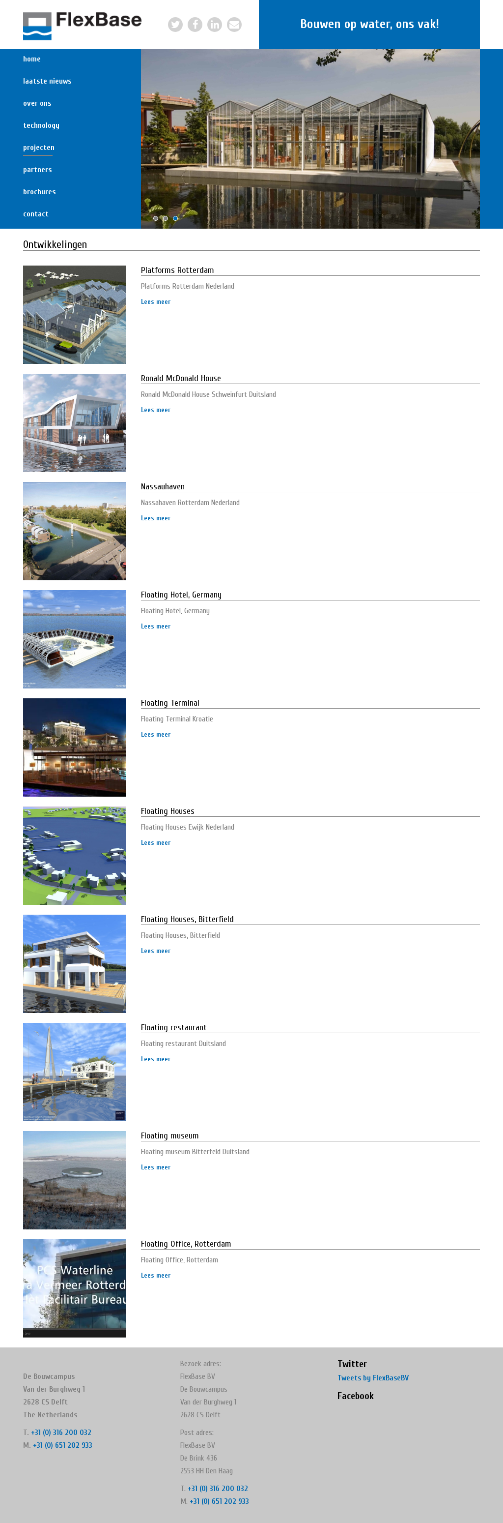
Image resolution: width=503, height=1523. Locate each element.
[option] (310, 139)
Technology (38, 125)
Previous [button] (146, 139)
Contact (36, 213)
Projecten (38, 147)
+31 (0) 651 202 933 (62, 1445)
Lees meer (155, 302)
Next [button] (475, 139)
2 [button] (168, 221)
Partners (37, 169)
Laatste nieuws (38, 81)
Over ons (37, 103)
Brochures (38, 191)
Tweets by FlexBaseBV (373, 1378)
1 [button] (158, 221)
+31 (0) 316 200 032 (61, 1432)
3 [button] (178, 221)
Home (32, 59)
